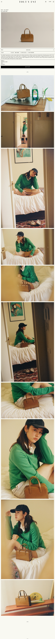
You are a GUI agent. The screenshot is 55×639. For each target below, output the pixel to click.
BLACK (13, 52)
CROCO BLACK (23, 52)
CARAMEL (17, 52)
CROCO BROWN (31, 52)
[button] (1, 1)
